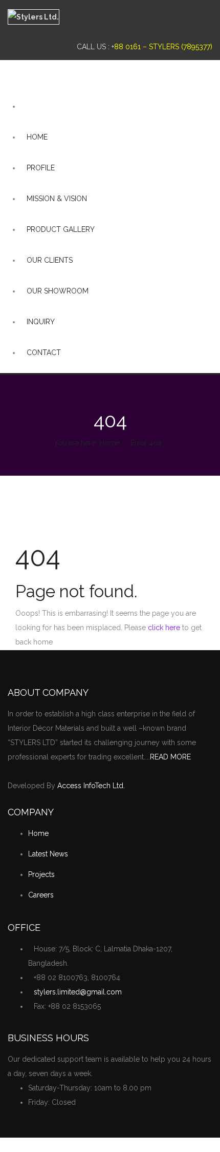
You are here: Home (87, 443)
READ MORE (170, 757)
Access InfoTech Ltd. (91, 786)
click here (164, 627)
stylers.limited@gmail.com (78, 992)
